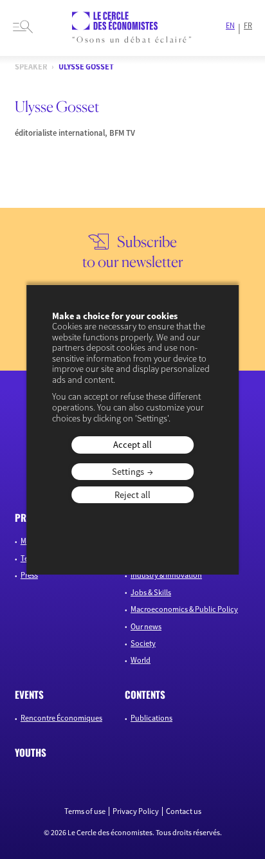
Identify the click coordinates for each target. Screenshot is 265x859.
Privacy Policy (136, 811)
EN (230, 25)
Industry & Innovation (166, 575)
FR (248, 25)
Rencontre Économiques (61, 718)
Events (29, 694)
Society (143, 643)
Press (29, 575)
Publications (151, 718)
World (141, 660)
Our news (146, 626)
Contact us (183, 811)
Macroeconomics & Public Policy (184, 609)
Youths (30, 752)
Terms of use (84, 811)
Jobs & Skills (151, 592)
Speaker (31, 67)
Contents (145, 694)
